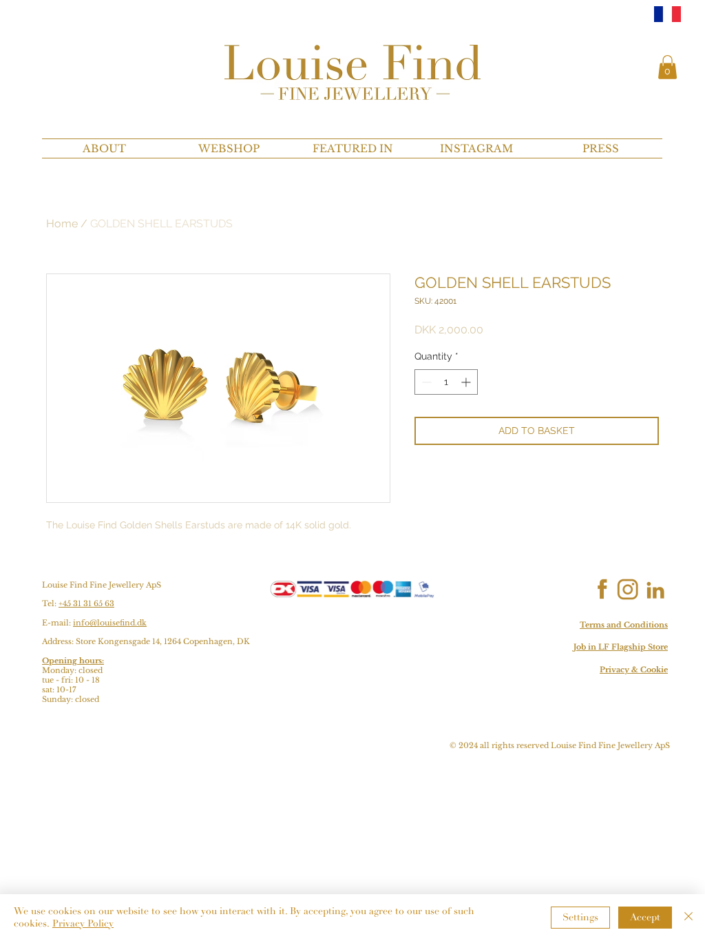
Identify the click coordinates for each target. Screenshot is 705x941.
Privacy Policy (83, 923)
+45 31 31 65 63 (86, 603)
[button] (667, 67)
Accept (645, 917)
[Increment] (467, 382)
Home (62, 223)
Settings (580, 917)
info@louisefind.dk (110, 623)
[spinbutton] (446, 382)
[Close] (688, 917)
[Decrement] (425, 382)
